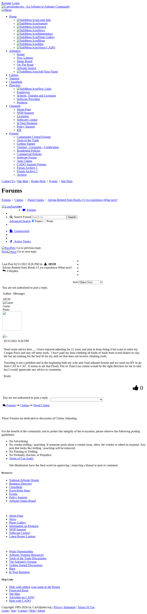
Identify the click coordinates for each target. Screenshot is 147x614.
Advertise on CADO (21, 597)
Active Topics (22, 241)
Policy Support (18, 497)
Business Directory (20, 483)
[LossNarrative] (12, 206)
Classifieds (15, 487)
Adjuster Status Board (22, 500)
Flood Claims (36, 200)
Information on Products (23, 526)
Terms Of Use (86, 607)
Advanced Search (20, 221)
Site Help (67, 181)
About (41, 610)
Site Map (22, 181)
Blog (12, 568)
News (12, 519)
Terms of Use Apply (21, 458)
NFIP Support (17, 529)
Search (72, 217)
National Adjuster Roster (24, 480)
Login (16, 3)
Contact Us (8, 181)
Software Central (19, 533)
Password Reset (18, 590)
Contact (22, 610)
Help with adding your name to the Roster (34, 587)
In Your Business (19, 572)
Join (13, 610)
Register (6, 3)
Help (32, 610)
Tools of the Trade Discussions (27, 558)
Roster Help (38, 181)
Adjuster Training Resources (26, 554)
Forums (6, 200)
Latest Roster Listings (22, 536)
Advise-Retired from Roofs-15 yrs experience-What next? (83, 200)
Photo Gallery (17, 522)
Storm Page (16, 515)
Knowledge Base (19, 490)
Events (53, 181)
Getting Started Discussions (25, 565)
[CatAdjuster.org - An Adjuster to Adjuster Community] (36, 6)
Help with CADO (20, 600)
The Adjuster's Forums (23, 561)
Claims (19, 200)
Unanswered (21, 231)
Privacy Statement (64, 607)
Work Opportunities (21, 551)
